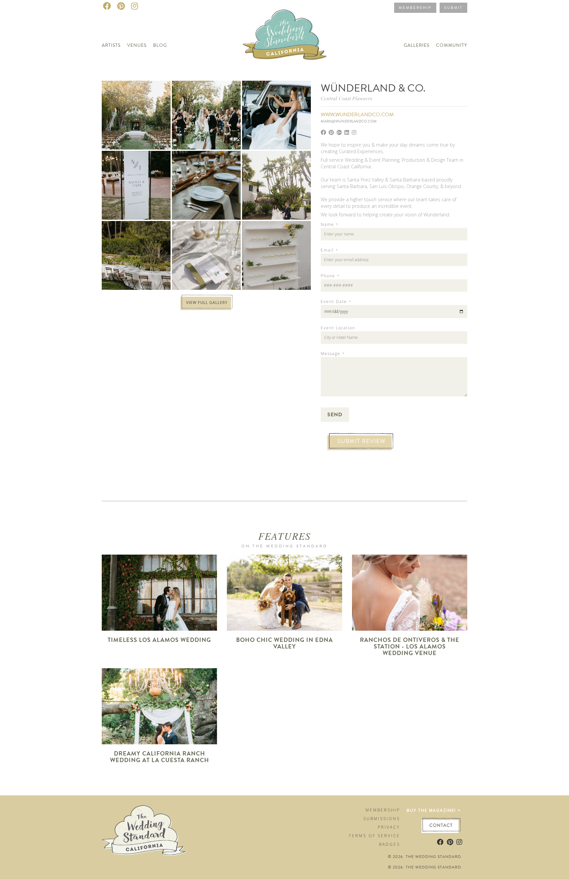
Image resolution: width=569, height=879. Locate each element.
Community (451, 45)
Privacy (389, 827)
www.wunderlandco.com (357, 115)
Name (329, 225)
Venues (137, 45)
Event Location (338, 328)
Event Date (336, 302)
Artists (111, 45)
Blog (160, 45)
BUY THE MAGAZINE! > (434, 810)
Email (329, 250)
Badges (389, 844)
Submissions (381, 818)
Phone (330, 276)
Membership (415, 8)
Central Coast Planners (346, 98)
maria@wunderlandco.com (349, 121)
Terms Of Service (374, 835)
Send (334, 415)
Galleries (416, 45)
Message (332, 354)
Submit (453, 8)
